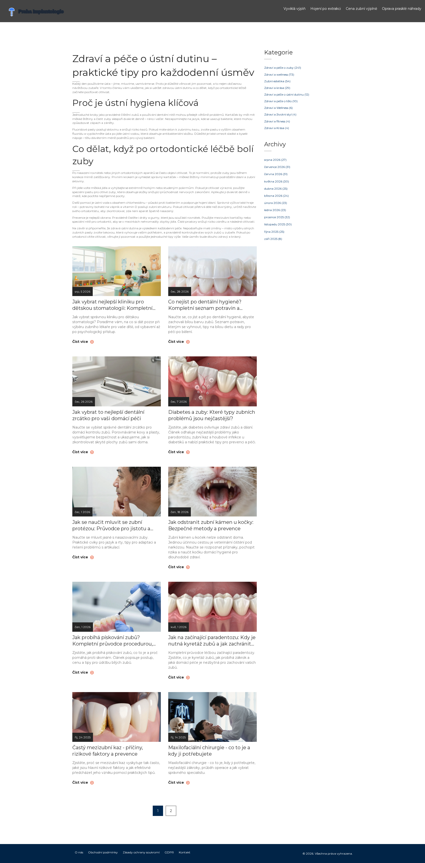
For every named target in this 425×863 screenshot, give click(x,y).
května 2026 (276, 181)
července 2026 (277, 167)
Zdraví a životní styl (280, 114)
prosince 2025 (277, 217)
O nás (79, 852)
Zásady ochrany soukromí (141, 852)
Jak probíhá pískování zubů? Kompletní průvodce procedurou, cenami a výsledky (112, 640)
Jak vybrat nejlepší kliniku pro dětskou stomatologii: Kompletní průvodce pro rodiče (112, 305)
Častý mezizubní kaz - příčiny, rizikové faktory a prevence (107, 751)
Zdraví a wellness (279, 74)
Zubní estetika (277, 81)
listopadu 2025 (278, 224)
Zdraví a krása (277, 88)
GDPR (169, 852)
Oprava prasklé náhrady (401, 8)
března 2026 (276, 196)
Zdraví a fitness (277, 121)
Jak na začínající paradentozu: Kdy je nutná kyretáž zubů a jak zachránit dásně (212, 640)
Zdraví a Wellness (278, 108)
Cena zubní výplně (361, 8)
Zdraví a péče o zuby (282, 67)
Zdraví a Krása (276, 128)
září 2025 (273, 239)
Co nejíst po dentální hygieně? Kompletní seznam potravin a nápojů (205, 305)
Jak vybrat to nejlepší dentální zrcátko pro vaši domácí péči (108, 415)
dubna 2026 (276, 188)
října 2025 (274, 231)
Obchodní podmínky (103, 852)
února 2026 (275, 203)
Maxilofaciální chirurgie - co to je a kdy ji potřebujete (209, 751)
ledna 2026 (275, 210)
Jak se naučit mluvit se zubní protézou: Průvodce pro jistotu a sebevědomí (111, 525)
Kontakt (184, 852)
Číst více (80, 341)
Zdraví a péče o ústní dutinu (286, 94)
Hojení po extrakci (325, 8)
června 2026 (276, 174)
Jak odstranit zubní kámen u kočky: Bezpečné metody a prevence (210, 525)
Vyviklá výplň (294, 8)
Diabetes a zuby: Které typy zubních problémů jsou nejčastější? (211, 415)
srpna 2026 (275, 160)
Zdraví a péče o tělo (281, 101)
